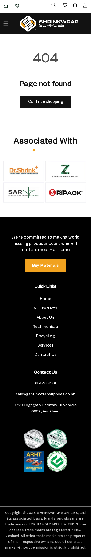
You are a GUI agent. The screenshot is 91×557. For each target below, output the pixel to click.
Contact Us (45, 354)
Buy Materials (45, 265)
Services (45, 345)
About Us (46, 317)
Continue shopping (45, 102)
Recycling (45, 336)
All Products (45, 308)
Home (45, 299)
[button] (54, 5)
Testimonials (45, 327)
